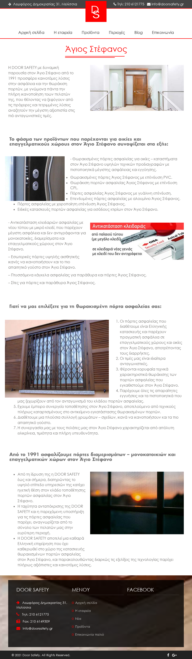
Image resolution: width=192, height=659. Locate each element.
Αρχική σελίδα (31, 32)
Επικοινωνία (163, 32)
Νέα (78, 618)
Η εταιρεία (63, 32)
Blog (138, 32)
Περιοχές (117, 32)
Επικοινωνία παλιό (89, 634)
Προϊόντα (91, 32)
